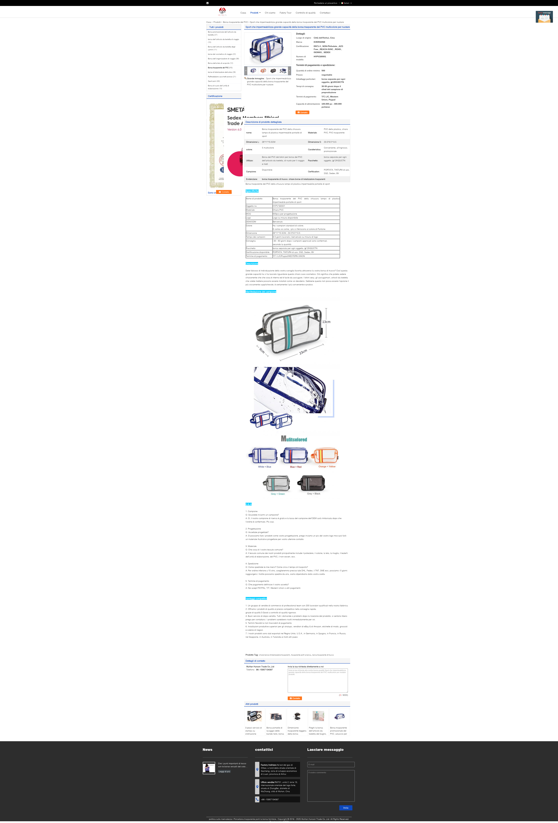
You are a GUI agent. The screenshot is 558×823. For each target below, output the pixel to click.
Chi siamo (270, 12)
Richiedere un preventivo (325, 3)
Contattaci (325, 12)
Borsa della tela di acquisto (218, 63)
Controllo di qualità (305, 12)
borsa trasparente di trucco (323, 655)
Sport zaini (212, 81)
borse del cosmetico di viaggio (220, 54)
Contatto (303, 112)
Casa (243, 12)
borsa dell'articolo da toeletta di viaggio (223, 39)
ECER (286, 821)
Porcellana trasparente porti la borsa (251, 819)
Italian (346, 3)
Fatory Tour (285, 12)
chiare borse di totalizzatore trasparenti (274, 655)
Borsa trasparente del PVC (235, 22)
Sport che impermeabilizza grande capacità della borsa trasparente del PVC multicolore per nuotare (269, 81)
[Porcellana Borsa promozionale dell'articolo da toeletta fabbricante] (222, 11)
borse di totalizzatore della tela (220, 72)
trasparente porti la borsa (301, 655)
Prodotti (254, 12)
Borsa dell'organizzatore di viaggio (221, 59)
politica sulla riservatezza (220, 819)
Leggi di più (224, 771)
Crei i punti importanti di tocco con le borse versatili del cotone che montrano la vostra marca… (233, 765)
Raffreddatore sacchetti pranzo (220, 77)
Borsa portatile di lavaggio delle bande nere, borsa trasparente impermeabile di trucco (275, 735)
